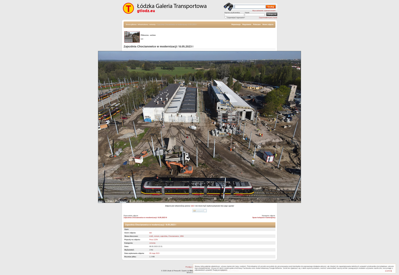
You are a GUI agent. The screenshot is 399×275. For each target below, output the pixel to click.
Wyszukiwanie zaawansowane (264, 11)
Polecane (257, 24)
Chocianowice (173, 236)
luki (192, 206)
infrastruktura (143, 24)
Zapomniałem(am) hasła (268, 17)
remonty (152, 24)
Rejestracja (235, 24)
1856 (182, 236)
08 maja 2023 (154, 253)
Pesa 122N (153, 239)
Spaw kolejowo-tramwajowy (263, 217)
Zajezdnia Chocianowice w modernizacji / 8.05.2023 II (145, 217)
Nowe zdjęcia (267, 24)
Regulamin (246, 24)
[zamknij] (388, 271)
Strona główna (131, 24)
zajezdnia (163, 236)
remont (156, 236)
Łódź (151, 236)
